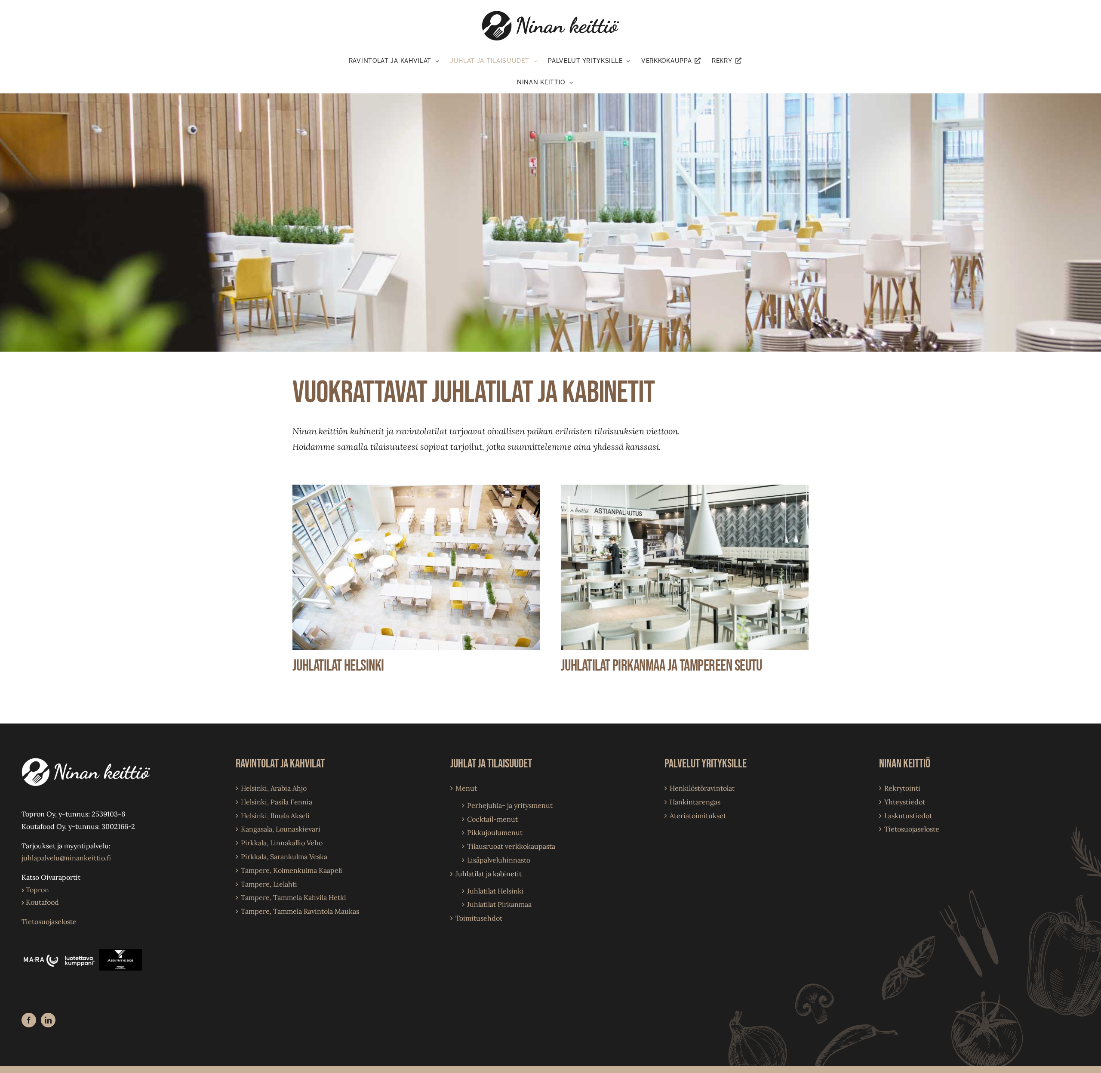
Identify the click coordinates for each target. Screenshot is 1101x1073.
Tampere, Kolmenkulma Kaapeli (291, 870)
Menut (466, 788)
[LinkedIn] (48, 1020)
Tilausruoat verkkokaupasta (511, 846)
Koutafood (40, 902)
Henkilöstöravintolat (702, 788)
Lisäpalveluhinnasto (498, 860)
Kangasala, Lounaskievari (280, 829)
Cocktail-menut (492, 819)
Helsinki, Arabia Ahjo (274, 788)
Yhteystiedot (904, 802)
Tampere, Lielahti (269, 884)
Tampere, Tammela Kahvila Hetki (293, 897)
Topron (35, 889)
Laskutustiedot (908, 815)
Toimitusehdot (478, 918)
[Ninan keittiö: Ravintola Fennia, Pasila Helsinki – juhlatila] (416, 488)
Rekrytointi (902, 788)
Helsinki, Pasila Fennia (276, 802)
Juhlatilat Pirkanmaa (499, 904)
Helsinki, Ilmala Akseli (275, 815)
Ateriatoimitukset (698, 815)
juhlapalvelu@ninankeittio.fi (66, 857)
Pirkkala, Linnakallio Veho (282, 842)
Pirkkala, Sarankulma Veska (284, 856)
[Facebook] (29, 1020)
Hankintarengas (695, 802)
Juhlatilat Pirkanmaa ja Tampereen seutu (661, 666)
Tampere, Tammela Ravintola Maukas (300, 911)
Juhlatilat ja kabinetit (488, 873)
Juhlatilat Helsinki (338, 666)
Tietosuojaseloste (49, 921)
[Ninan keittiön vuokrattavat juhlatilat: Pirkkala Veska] (685, 488)
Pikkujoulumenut (495, 832)
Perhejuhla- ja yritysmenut (510, 805)
